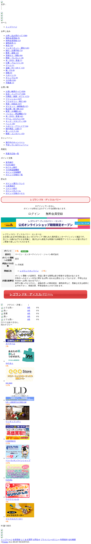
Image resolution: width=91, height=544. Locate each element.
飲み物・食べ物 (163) (14, 109)
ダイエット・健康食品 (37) (17, 106)
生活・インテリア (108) (15, 94)
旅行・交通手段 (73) (14, 50)
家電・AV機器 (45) (13, 111)
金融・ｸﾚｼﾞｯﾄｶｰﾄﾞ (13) (15, 68)
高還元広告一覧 (12, 154)
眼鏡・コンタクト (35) (15, 134)
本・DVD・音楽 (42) (14, 116)
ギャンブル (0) (12, 78)
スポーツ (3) (11, 75)
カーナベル (10, 344)
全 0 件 (25, 305)
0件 (28, 308)
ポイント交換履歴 (13, 172)
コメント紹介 (11, 188)
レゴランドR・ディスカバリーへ (31, 294)
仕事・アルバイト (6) (14, 63)
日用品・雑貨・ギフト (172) (17, 96)
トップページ (11, 27)
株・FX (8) (10, 70)
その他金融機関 (12, 170)
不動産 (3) (10, 83)
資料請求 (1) (11, 43)
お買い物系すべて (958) (15, 91)
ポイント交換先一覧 (14, 175)
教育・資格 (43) (12, 53)
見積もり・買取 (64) (14, 55)
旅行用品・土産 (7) (14, 129)
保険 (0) (9, 73)
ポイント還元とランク (15, 183)
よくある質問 (26, 540)
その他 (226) (11, 80)
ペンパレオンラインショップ (18, 460)
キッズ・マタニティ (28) (16, 121)
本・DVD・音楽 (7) (14, 60)
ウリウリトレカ (12, 499)
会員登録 (16, 540)
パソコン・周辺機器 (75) (16, 114)
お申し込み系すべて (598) (16, 36)
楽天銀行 (9, 162)
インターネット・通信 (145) (17, 48)
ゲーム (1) (10, 65)
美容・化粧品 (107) (14, 104)
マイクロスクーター (14, 519)
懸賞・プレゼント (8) (14, 58)
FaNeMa (9, 480)
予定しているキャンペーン (17, 145)
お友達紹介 (10, 186)
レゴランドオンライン (29, 271)
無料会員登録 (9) (13, 38)
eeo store (9, 383)
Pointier (5, 542)
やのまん (9, 363)
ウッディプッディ (13, 422)
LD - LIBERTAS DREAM (16, 402)
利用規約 (64, 540)
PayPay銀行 (10, 165)
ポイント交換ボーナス (15, 193)
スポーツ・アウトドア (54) (17, 126)
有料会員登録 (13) (13, 41)
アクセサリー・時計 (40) (16, 101)
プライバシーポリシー (50, 540)
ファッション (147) (14, 99)
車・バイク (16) (12, 131)
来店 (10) (9, 46)
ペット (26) (10, 124)
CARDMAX (11, 441)
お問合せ (36, 540)
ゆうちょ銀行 (11, 167)
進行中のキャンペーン (15, 142)
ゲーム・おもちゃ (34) (15, 119)
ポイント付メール (13, 191)
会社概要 (72, 540)
